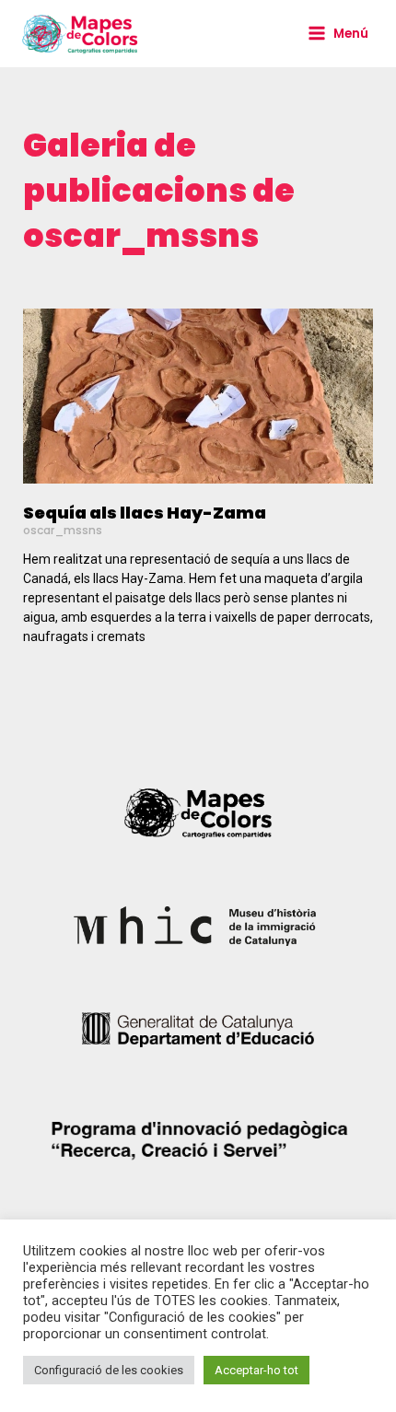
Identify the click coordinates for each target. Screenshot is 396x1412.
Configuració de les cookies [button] (108, 1370)
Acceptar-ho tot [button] (256, 1370)
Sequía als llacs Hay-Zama (144, 512)
